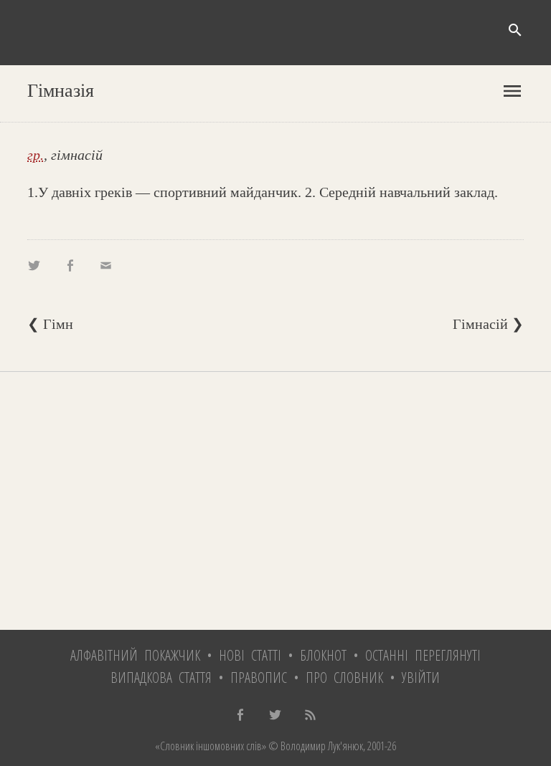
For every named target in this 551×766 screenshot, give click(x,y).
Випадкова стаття (161, 677)
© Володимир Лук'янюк (314, 746)
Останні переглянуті (423, 655)
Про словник (344, 677)
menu (512, 91)
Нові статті (250, 655)
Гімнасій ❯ (488, 324)
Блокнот (323, 655)
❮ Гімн (50, 324)
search (515, 30)
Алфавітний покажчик (135, 655)
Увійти (421, 677)
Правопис (258, 677)
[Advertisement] (275, 501)
